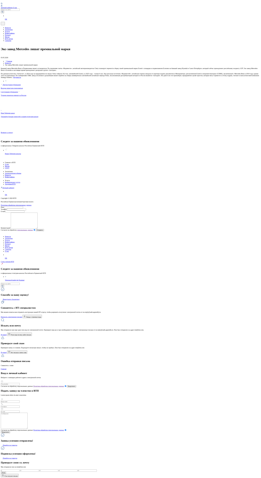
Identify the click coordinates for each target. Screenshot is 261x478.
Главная (3, 369)
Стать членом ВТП (7, 262)
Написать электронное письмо (11, 317)
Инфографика (10, 33)
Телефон (4, 209)
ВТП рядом (9, 39)
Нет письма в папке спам (18, 352)
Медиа (7, 37)
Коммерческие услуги (12, 182)
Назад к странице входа (33, 317)
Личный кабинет (7, 7)
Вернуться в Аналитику (11, 299)
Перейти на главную (9, 445)
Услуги (7, 31)
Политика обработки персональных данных (16, 205)
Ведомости (17, 77)
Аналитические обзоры (13, 173)
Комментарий (5, 228)
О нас (15, 7)
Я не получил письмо (11, 476)
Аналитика (9, 29)
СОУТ (7, 168)
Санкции (8, 40)
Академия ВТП (10, 184)
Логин (3, 473)
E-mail (3, 211)
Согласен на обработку (17, 230)
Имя (2, 207)
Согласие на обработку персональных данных (32, 386)
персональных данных (25, 230)
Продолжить (71, 386)
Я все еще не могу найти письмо (20, 335)
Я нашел (4, 335)
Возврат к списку (7, 132)
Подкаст (8, 35)
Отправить (40, 230)
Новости (8, 28)
